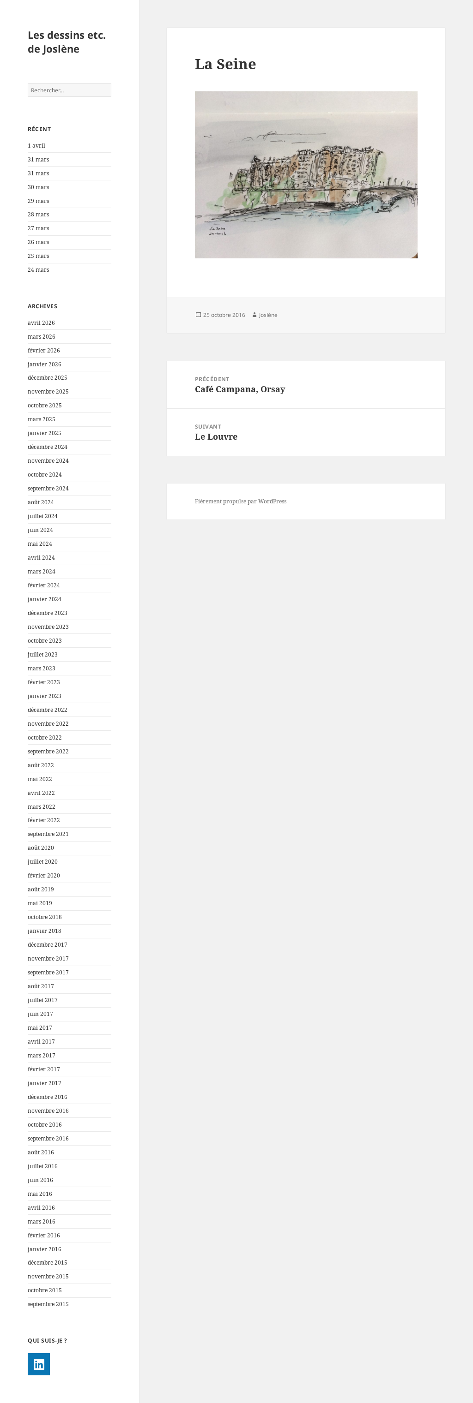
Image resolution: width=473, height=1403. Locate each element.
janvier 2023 (44, 696)
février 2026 (44, 350)
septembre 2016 (48, 1138)
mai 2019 (40, 903)
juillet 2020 (43, 862)
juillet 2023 (43, 654)
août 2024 (41, 502)
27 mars (38, 228)
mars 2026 (41, 336)
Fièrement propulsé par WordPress (240, 501)
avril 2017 (41, 1041)
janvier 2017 (44, 1083)
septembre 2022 (48, 751)
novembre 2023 (48, 627)
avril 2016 (41, 1208)
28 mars (38, 214)
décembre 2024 (47, 447)
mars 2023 (41, 668)
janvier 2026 (44, 364)
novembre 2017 (48, 958)
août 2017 (41, 986)
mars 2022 (41, 807)
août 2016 (41, 1152)
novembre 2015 (48, 1276)
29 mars (38, 201)
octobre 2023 (45, 641)
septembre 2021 (48, 834)
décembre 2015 (47, 1262)
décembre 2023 (47, 613)
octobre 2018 (45, 917)
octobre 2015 (45, 1290)
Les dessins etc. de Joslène (67, 41)
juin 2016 (40, 1180)
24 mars (38, 270)
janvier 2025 (44, 433)
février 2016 (44, 1235)
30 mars (38, 187)
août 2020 (41, 848)
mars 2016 (41, 1221)
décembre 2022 (47, 710)
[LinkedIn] (39, 1364)
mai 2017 (40, 1028)
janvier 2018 (44, 931)
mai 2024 (40, 544)
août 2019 (41, 889)
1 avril (36, 145)
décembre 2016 (47, 1097)
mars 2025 (41, 419)
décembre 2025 (47, 378)
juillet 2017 (43, 1000)
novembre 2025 (48, 391)
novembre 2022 (48, 724)
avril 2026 (41, 323)
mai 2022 (40, 779)
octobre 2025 (45, 405)
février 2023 (44, 682)
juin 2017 (40, 1014)
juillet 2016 (43, 1166)
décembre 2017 (47, 945)
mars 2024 (41, 571)
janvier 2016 (44, 1249)
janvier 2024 (44, 599)
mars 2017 (41, 1055)
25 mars (38, 256)
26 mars (38, 242)
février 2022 (44, 820)
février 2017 (44, 1069)
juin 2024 (40, 530)
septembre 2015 (48, 1304)
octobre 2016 (45, 1124)
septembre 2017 (48, 972)
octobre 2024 (45, 474)
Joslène (268, 315)
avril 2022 (41, 793)
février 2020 (44, 875)
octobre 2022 (45, 737)
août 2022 (41, 765)
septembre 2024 (48, 488)
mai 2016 (40, 1194)
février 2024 (44, 585)
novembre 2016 (48, 1111)
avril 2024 (41, 557)
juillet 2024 (43, 516)
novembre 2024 (48, 461)
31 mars (38, 159)
